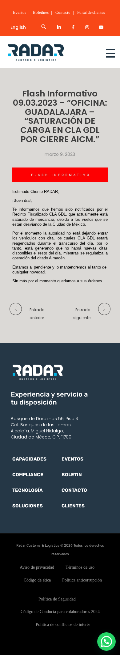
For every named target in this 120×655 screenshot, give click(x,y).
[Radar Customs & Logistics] (47, 52)
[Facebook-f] (73, 27)
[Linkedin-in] (59, 27)
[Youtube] (101, 27)
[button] (106, 641)
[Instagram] (87, 27)
